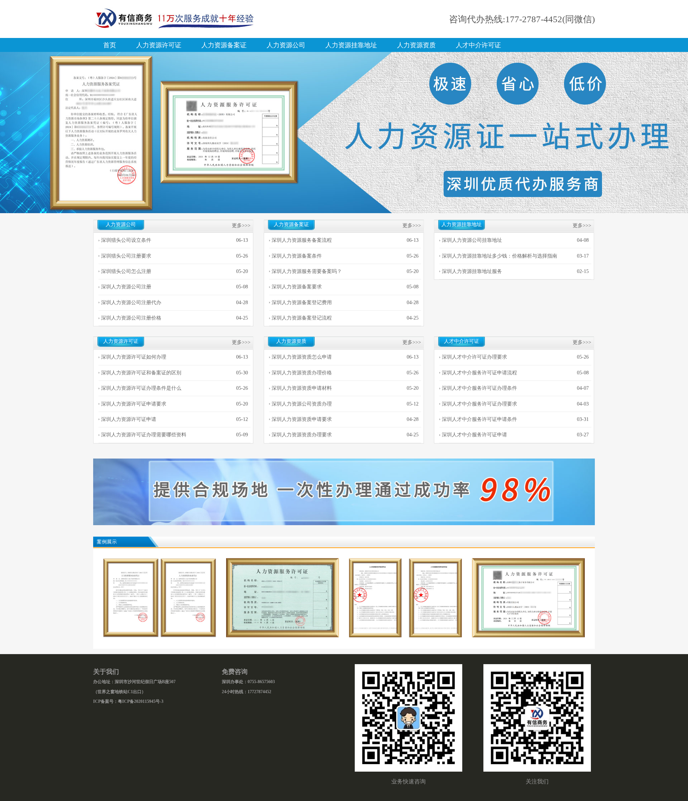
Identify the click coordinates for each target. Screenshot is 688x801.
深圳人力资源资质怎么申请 (302, 357)
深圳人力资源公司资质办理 (302, 404)
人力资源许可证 (158, 45)
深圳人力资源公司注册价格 (131, 318)
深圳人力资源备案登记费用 (302, 302)
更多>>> (241, 225)
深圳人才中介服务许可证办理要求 (479, 404)
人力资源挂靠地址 (351, 45)
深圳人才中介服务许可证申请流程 (479, 372)
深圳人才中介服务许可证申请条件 (479, 419)
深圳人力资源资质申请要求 (302, 419)
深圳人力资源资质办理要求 (302, 434)
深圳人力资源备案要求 (297, 286)
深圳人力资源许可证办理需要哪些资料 (143, 434)
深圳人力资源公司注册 (126, 286)
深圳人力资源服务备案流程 (302, 240)
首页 (109, 45)
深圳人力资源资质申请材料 (302, 388)
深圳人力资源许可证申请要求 (133, 404)
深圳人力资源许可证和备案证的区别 (141, 372)
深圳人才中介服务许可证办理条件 (479, 388)
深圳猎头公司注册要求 (126, 256)
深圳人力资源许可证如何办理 (133, 357)
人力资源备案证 (224, 45)
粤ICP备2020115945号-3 (140, 701)
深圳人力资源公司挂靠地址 (472, 240)
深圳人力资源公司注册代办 (131, 302)
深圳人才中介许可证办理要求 (474, 357)
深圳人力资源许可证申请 (128, 419)
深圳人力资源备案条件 (297, 256)
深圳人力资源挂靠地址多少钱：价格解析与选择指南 (499, 256)
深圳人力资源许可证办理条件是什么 (141, 388)
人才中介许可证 (478, 45)
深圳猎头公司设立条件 (126, 240)
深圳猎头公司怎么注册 (126, 271)
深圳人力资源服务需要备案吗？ (307, 271)
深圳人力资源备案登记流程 (302, 318)
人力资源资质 (416, 45)
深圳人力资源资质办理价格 (302, 372)
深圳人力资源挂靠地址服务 (472, 271)
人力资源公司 (286, 45)
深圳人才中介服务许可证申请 (474, 434)
